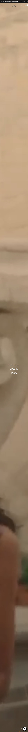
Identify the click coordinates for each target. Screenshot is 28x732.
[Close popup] (25, 723)
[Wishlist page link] (20, 5)
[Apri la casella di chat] (25, 729)
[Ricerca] (23, 5)
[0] (26, 5)
